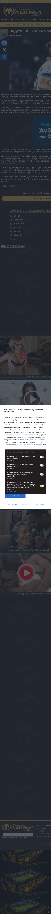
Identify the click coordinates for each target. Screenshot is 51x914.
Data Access (25, 504)
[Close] (46, 410)
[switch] (42, 457)
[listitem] (25, 452)
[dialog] (25, 457)
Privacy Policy (39, 504)
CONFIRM (15, 496)
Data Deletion (12, 504)
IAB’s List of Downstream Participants (28, 445)
